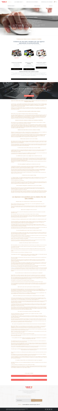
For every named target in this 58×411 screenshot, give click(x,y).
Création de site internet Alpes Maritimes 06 (29, 379)
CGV (17, 409)
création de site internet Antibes (29, 17)
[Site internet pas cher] (4, 2)
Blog (14, 409)
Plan (16, 409)
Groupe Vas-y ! (23, 409)
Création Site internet (11, 409)
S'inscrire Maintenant (36, 400)
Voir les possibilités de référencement (29, 95)
